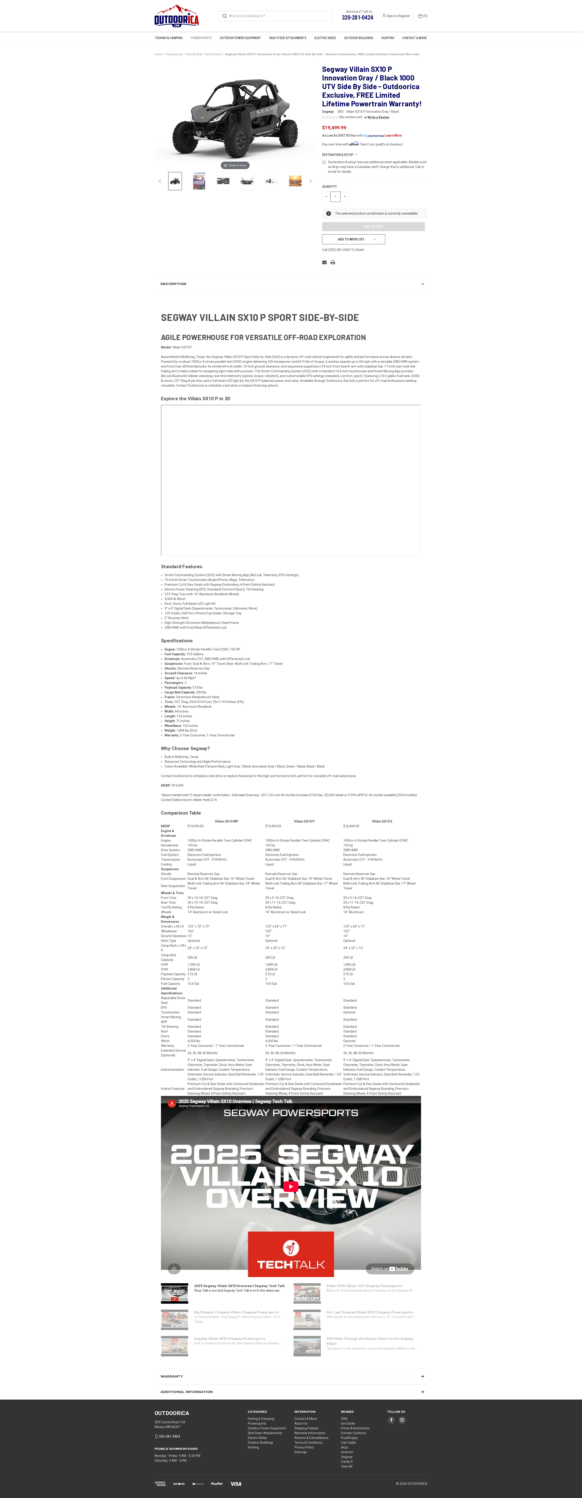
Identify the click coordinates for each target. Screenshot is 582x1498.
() (425, 16)
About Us (301, 1423)
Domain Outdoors (353, 1433)
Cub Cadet (348, 1442)
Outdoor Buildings (358, 38)
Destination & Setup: (338, 155)
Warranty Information (309, 1433)
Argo (344, 1447)
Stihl (344, 1418)
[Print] (333, 262)
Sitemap (300, 1452)
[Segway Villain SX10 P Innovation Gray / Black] (175, 181)
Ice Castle (348, 1423)
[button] (376, 117)
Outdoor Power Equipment (240, 38)
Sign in (391, 16)
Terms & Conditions (308, 1442)
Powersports (201, 38)
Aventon (347, 1452)
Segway (347, 1457)
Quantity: (329, 186)
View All (346, 1466)
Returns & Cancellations (311, 1438)
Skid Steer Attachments (287, 38)
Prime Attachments (355, 1428)
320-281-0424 (357, 17)
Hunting (387, 38)
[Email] (324, 262)
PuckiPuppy (349, 1438)
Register (404, 16)
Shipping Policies (306, 1428)
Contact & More (414, 38)
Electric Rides (325, 38)
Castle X (347, 1461)
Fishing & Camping (169, 38)
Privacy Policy (304, 1447)
